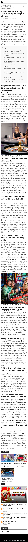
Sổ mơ (5, 533)
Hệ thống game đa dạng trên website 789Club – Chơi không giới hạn (14, 62)
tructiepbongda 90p (12, 540)
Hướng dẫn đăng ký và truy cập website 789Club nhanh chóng (14, 69)
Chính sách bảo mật (12, 538)
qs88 (21, 540)
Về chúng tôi (4, 538)
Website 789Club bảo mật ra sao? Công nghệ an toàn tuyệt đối (14, 65)
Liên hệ (5, 540)
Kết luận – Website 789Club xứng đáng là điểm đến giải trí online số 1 (14, 80)
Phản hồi (10, 5)
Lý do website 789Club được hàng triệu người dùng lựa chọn (14, 54)
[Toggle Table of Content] (24, 48)
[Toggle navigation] (2, 2)
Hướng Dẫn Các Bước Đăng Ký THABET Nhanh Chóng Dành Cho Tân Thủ (7, 465)
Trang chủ (3, 5)
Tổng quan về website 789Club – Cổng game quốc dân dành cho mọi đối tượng (13, 50)
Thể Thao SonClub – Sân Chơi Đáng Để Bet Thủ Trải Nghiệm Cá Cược (7, 480)
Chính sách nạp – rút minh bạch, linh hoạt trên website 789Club (14, 73)
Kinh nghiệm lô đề (8, 531)
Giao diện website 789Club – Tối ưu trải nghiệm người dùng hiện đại (14, 58)
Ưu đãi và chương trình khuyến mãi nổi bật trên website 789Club (14, 76)
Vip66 (18, 540)
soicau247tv (6, 18)
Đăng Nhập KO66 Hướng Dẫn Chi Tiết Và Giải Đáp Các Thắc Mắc (20, 465)
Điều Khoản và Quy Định (21, 538)
